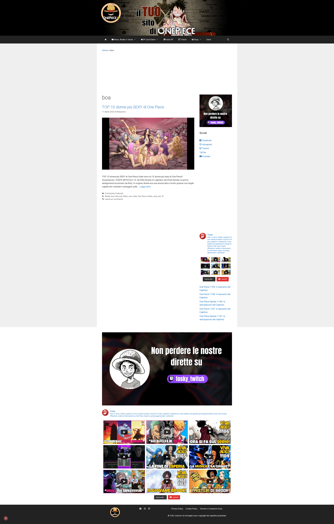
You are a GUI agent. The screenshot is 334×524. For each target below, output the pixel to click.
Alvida (107, 196)
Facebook (206, 140)
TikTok (202, 152)
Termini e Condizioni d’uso (211, 509)
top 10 (160, 196)
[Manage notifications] (6, 518)
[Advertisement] (167, 75)
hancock (118, 196)
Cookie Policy (191, 509)
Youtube (206, 156)
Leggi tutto (145, 186)
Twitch (183, 39)
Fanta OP (169, 39)
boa (112, 196)
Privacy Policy (177, 509)
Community (110, 193)
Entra (209, 39)
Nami (125, 196)
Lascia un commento (114, 199)
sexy (155, 196)
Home (105, 50)
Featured (119, 193)
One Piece (142, 196)
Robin (150, 196)
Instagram (206, 144)
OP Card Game (149, 39)
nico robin (133, 196)
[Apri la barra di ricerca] (228, 39)
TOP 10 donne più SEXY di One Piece (133, 107)
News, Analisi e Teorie (123, 39)
